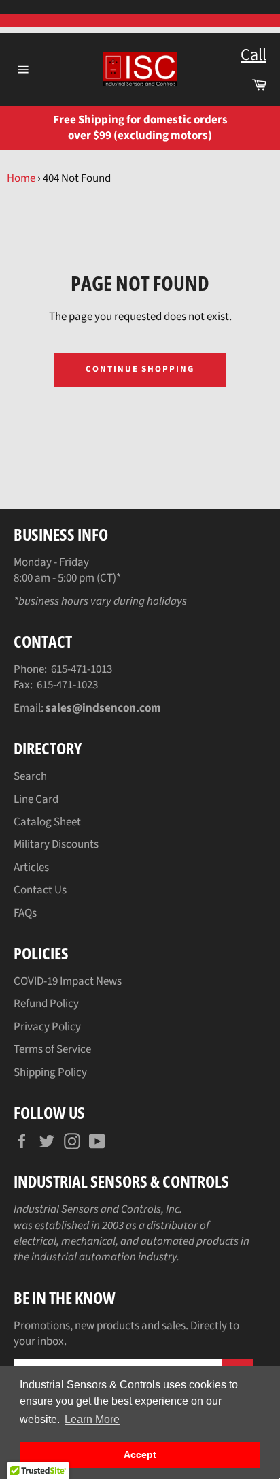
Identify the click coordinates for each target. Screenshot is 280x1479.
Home (21, 178)
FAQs (25, 913)
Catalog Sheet (47, 822)
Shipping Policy (50, 1072)
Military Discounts (56, 844)
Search (30, 776)
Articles (31, 867)
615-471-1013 (81, 669)
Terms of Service (52, 1049)
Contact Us (40, 890)
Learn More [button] (92, 1419)
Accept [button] (140, 1454)
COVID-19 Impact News (68, 981)
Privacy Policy (47, 1027)
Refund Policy (46, 1004)
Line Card (36, 799)
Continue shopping (140, 369)
